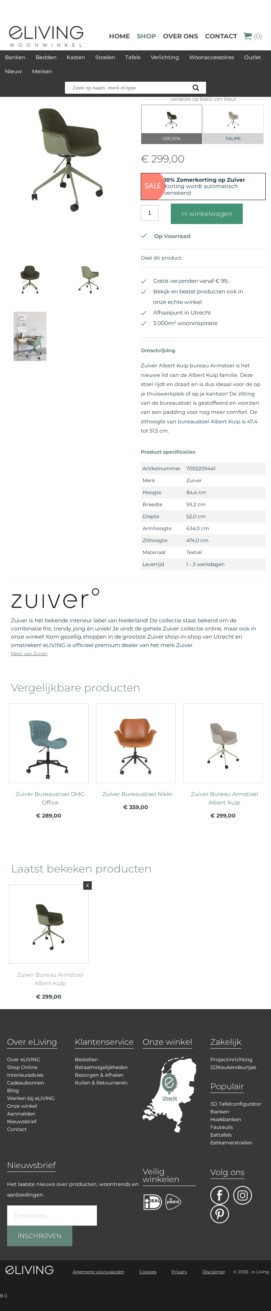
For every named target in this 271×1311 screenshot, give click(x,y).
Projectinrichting (231, 1059)
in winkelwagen (206, 214)
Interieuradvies (25, 1075)
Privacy (179, 1271)
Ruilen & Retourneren (101, 1083)
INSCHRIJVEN (40, 1236)
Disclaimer (214, 1271)
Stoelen (105, 57)
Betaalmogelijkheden (101, 1067)
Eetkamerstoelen (231, 1142)
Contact (221, 36)
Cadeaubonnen (25, 1083)
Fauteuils (221, 1127)
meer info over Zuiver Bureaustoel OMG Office (48, 756)
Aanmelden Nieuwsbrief (21, 1118)
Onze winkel (22, 1106)
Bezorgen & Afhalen (99, 1075)
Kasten (76, 57)
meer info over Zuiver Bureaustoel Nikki (135, 756)
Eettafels (221, 1135)
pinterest (219, 1214)
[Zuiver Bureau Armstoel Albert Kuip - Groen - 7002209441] (68, 239)
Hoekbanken (225, 1119)
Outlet (252, 57)
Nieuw (13, 71)
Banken (15, 57)
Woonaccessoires (211, 57)
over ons (180, 36)
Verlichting (165, 57)
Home (119, 36)
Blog (13, 1090)
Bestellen (86, 1059)
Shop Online (22, 1067)
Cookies (147, 1271)
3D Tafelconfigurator (235, 1104)
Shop (146, 36)
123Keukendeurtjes (233, 1067)
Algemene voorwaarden (98, 1271)
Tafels (132, 57)
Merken (42, 71)
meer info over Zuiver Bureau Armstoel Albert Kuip (223, 756)
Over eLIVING (23, 1059)
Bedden (46, 57)
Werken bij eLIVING (31, 1098)
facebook (219, 1195)
